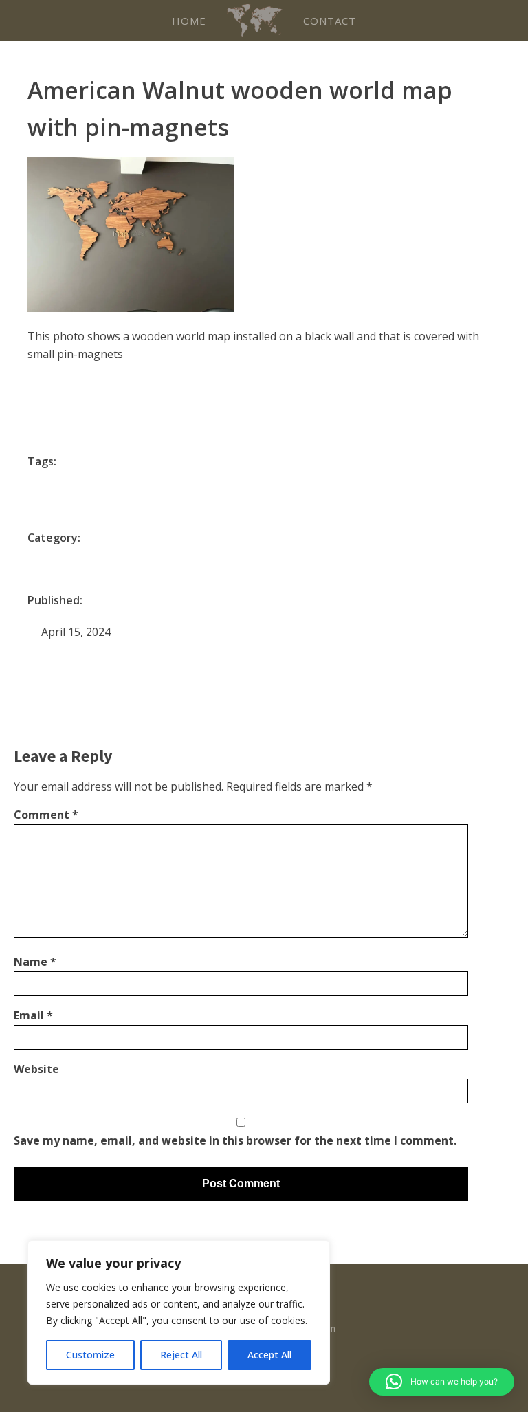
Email (33, 1015)
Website (36, 1069)
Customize (90, 1354)
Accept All (270, 1354)
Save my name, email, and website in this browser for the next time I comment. (235, 1140)
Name (35, 961)
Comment (46, 814)
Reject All (181, 1354)
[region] (179, 1312)
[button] (441, 1382)
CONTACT (329, 20)
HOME (189, 20)
